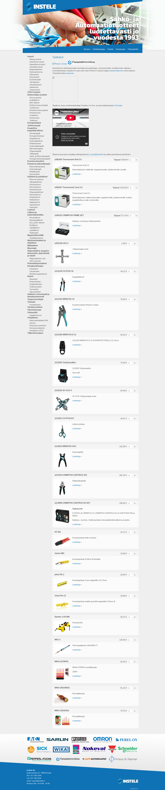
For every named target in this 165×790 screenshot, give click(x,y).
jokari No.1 (59, 574)
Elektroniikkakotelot (37, 167)
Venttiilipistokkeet (36, 238)
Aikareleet (33, 279)
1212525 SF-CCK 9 (63, 390)
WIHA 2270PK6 (61, 661)
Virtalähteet (32, 318)
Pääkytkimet (34, 200)
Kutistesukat (34, 118)
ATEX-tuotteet (33, 92)
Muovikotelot (34, 174)
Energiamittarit (34, 123)
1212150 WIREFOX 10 (64, 299)
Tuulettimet (33, 115)
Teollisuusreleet (35, 287)
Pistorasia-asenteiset (37, 325)
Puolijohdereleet (35, 284)
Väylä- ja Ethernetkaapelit (39, 156)
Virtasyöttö (32, 312)
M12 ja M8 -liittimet (36, 223)
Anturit (30, 56)
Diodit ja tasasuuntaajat (38, 105)
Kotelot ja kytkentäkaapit (38, 164)
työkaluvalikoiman (116, 71)
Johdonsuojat (33, 125)
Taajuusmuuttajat (35, 299)
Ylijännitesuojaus (35, 333)
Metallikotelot (34, 172)
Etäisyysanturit (35, 59)
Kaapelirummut (35, 315)
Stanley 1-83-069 (62, 617)
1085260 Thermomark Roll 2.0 (68, 159)
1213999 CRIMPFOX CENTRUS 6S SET (72, 503)
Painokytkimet (35, 195)
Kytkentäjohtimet (36, 141)
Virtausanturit (34, 90)
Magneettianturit (35, 69)
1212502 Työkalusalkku (65, 362)
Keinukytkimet (35, 184)
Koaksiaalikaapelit (36, 146)
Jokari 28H (59, 553)
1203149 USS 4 (61, 243)
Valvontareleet (35, 292)
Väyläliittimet (34, 228)
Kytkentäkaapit (35, 169)
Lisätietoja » (77, 174)
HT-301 (57, 532)
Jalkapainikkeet (35, 182)
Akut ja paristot (35, 98)
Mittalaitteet (32, 245)
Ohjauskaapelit (35, 151)
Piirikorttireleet (35, 282)
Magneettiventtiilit (35, 235)
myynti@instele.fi (96, 154)
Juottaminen (34, 108)
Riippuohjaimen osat (37, 258)
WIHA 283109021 (62, 688)
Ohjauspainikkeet (36, 192)
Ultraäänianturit (35, 85)
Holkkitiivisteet (35, 143)
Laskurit (31, 210)
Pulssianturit (34, 77)
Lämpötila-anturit (36, 67)
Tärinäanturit (34, 82)
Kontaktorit (33, 269)
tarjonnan (70, 73)
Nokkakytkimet (35, 190)
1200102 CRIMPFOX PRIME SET (69, 215)
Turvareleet (33, 289)
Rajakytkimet (34, 202)
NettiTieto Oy (134, 788)
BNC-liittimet (34, 103)
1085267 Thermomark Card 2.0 (68, 187)
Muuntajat (31, 248)
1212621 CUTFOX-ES (64, 418)
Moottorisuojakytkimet (38, 274)
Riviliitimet (33, 225)
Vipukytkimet (34, 205)
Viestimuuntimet (34, 307)
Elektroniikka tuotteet (37, 95)
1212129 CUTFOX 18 (63, 271)
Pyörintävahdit (35, 80)
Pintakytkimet (34, 197)
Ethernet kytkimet (36, 179)
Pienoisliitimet (34, 218)
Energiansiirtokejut (36, 136)
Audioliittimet (34, 100)
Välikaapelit (33, 154)
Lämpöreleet (34, 271)
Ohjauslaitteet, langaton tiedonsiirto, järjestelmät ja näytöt (38, 253)
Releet (30, 276)
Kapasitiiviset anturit (37, 64)
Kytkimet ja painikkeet (37, 177)
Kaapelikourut (34, 138)
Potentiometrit (34, 113)
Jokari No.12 (60, 596)
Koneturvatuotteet (35, 161)
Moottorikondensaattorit (38, 110)
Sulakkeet (33, 120)
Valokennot (33, 87)
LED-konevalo (35, 261)
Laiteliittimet (34, 230)
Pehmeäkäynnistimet (37, 263)
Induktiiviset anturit (36, 62)
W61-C (57, 640)
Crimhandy (118, 105)
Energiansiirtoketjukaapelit (39, 159)
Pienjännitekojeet (35, 266)
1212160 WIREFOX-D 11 (65, 335)
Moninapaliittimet (36, 220)
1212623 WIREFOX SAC (65, 446)
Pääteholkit (33, 233)
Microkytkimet (35, 187)
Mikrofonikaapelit (36, 149)
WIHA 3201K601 (61, 711)
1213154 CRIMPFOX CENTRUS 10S (70, 475)
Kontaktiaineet (35, 305)
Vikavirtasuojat (34, 310)
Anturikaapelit (34, 133)
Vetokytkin (33, 207)
